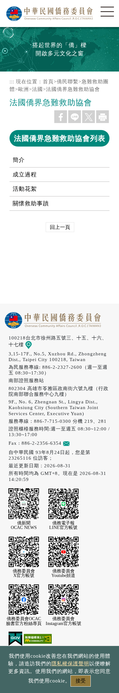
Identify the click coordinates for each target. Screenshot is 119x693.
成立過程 (25, 174)
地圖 (37, 344)
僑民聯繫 (67, 81)
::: (12, 81)
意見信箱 (79, 443)
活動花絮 (25, 189)
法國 (37, 89)
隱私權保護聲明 (70, 663)
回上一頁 (60, 227)
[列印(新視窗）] (102, 116)
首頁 (48, 81)
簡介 (19, 160)
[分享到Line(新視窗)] (74, 116)
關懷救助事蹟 (31, 203)
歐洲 (23, 89)
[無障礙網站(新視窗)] (38, 638)
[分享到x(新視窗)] (88, 116)
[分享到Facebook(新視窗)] (60, 116)
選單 (107, 12)
